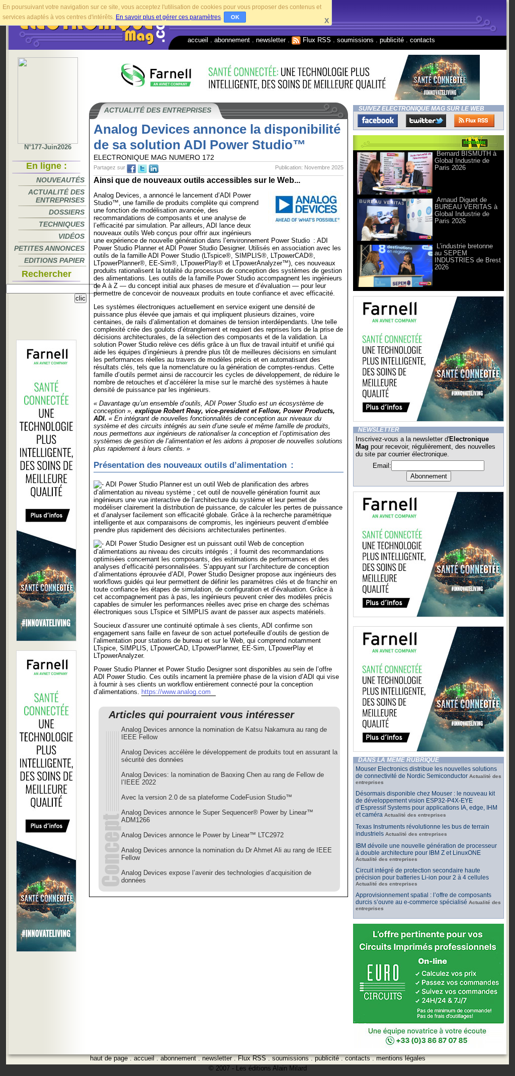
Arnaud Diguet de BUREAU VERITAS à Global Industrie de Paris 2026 (466, 210)
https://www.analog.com (176, 692)
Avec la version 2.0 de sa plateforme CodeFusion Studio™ (206, 797)
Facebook (378, 120)
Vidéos (71, 236)
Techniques (61, 224)
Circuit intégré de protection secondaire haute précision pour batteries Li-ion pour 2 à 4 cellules (422, 874)
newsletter (271, 40)
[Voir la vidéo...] (395, 193)
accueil (198, 40)
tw (142, 169)
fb (131, 169)
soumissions (355, 40)
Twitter (426, 120)
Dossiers (66, 212)
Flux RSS (316, 40)
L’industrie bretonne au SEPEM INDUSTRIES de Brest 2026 (468, 256)
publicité (392, 40)
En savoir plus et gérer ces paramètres (168, 17)
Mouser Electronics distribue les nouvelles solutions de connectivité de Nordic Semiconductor (426, 772)
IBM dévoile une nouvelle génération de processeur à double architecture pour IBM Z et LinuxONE (426, 849)
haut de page (109, 1058)
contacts (422, 40)
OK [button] (235, 17)
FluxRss (474, 120)
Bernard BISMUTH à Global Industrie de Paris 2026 (465, 160)
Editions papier (54, 260)
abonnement (232, 40)
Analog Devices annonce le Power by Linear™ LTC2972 (202, 835)
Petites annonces (49, 248)
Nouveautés (60, 180)
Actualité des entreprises (56, 196)
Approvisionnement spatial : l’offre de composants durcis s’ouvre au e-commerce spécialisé (423, 899)
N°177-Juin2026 (47, 147)
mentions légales (400, 1058)
